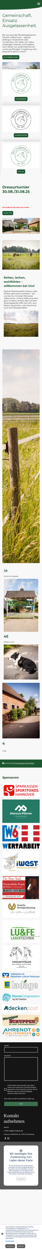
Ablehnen (21, 1246)
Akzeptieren (21, 1179)
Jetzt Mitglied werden (10, 57)
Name (6, 1046)
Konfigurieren (10, 1241)
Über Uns (21, 172)
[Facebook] (5, 1138)
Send (21, 1104)
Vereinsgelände (21, 99)
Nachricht (7, 1056)
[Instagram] (8, 1138)
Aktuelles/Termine (21, 135)
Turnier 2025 (7, 213)
